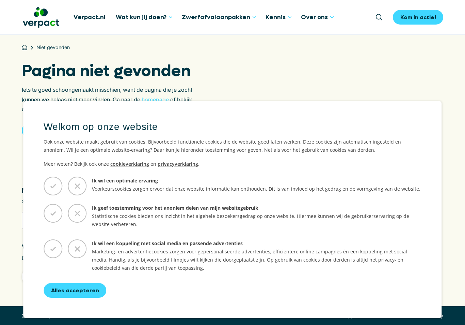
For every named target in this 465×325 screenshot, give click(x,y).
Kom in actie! (418, 17)
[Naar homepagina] (41, 17)
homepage (155, 99)
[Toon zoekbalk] (381, 17)
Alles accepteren (75, 290)
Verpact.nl (90, 17)
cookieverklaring (129, 164)
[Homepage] (24, 47)
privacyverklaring (178, 164)
